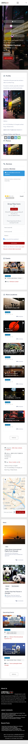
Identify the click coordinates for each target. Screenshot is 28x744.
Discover (7, 586)
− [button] (4, 482)
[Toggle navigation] (18, 2)
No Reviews (14, 47)
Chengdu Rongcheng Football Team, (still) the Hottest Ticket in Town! (13, 714)
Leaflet (14, 509)
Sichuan (17, 40)
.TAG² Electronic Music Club (12, 308)
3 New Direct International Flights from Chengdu (13, 550)
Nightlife (15, 26)
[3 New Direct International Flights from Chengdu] (14, 534)
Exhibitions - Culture (9, 621)
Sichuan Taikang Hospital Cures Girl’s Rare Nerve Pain (13, 730)
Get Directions (20, 512)
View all (14, 437)
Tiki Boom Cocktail (14, 281)
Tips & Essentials (15, 586)
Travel (7, 588)
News (7, 546)
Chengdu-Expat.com (11, 734)
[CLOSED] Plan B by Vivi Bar (12, 420)
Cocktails (15, 31)
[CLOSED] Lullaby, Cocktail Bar (13, 398)
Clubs (15, 35)
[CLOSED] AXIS (9, 330)
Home (5, 40)
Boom (10, 462)
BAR (15, 21)
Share (7, 54)
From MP (7, 268)
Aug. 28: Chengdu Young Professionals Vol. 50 (10, 652)
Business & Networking (10, 649)
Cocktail (14, 462)
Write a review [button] (8, 58)
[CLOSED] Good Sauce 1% (11, 375)
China (12, 40)
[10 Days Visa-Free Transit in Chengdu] (14, 574)
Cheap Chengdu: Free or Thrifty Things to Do (11, 728)
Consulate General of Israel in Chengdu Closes (11, 729)
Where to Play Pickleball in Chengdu (17, 717)
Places (8, 40)
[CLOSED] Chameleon (10, 353)
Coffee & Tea (9, 373)
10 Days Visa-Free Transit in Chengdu (13, 592)
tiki (19, 462)
